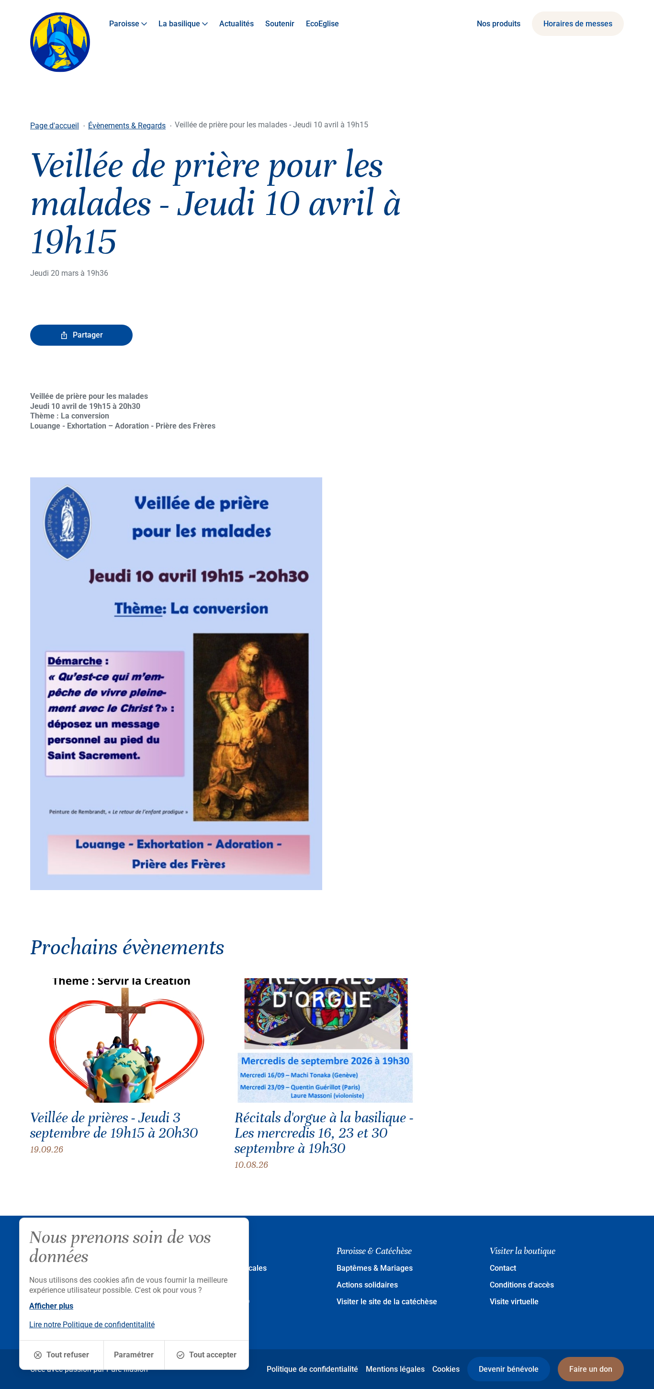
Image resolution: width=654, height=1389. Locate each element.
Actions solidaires (367, 1284)
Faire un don (590, 1369)
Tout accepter (213, 1354)
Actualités (236, 23)
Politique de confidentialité (312, 1369)
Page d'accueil (54, 125)
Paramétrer (134, 1354)
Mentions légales (395, 1369)
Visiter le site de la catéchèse (387, 1301)
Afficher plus (51, 1305)
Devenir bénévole (509, 1369)
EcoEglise (322, 23)
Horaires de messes (577, 23)
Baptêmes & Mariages (375, 1268)
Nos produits (498, 23)
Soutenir (279, 23)
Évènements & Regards (127, 125)
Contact (503, 1268)
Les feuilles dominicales (225, 1268)
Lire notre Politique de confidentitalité (92, 1324)
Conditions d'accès (522, 1284)
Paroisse (124, 23)
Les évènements (211, 1284)
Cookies (446, 1369)
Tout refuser (67, 1354)
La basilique (179, 23)
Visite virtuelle (514, 1301)
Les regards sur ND (216, 1301)
